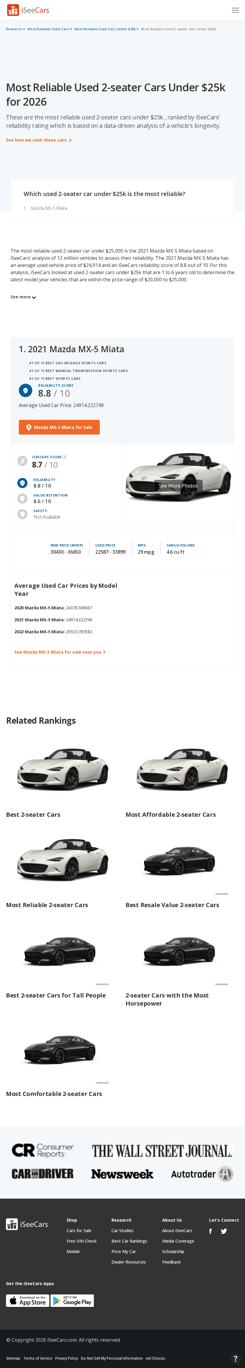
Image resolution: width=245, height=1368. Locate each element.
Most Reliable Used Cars (48, 29)
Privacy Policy (66, 1358)
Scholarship (173, 1251)
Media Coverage (178, 1241)
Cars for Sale (79, 1230)
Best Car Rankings (129, 1241)
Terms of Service (37, 1358)
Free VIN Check (82, 1241)
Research (14, 29)
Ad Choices (155, 1358)
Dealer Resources (128, 1262)
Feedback (171, 1262)
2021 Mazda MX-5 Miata (76, 349)
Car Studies (122, 1230)
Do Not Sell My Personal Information (112, 1358)
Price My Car (123, 1251)
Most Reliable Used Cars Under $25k (105, 29)
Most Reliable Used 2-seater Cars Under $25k (178, 29)
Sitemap (13, 1358)
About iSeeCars (177, 1230)
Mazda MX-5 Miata (49, 208)
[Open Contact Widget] (235, 1359)
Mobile (73, 1251)
